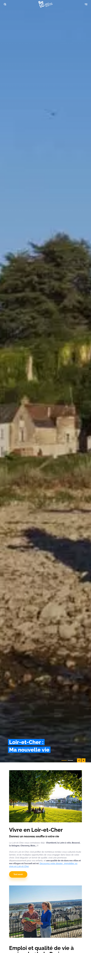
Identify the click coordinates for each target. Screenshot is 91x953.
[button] (79, 760)
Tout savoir (18, 874)
